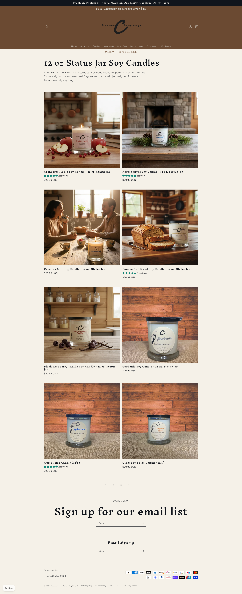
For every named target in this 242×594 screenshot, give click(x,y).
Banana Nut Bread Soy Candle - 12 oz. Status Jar (156, 269)
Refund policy (86, 586)
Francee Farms (56, 586)
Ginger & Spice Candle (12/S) (143, 462)
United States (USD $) (56, 576)
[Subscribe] (143, 523)
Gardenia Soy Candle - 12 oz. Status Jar (150, 366)
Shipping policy (130, 586)
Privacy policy (100, 586)
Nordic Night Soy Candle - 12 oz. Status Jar (152, 171)
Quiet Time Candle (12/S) (62, 462)
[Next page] (136, 485)
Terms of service (115, 586)
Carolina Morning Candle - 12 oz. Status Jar (74, 269)
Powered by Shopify (71, 586)
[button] (47, 27)
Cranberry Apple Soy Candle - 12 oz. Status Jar (77, 171)
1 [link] (105, 485)
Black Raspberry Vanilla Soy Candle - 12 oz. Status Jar (79, 368)
